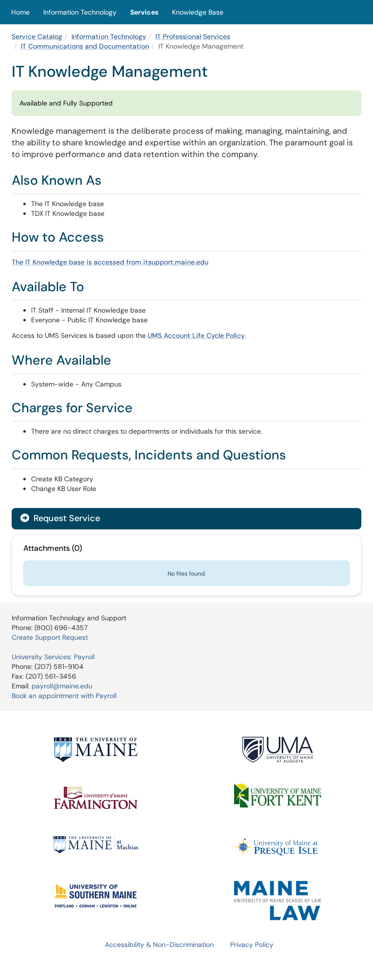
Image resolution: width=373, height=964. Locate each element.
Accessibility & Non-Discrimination (159, 944)
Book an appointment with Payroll (64, 695)
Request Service (65, 518)
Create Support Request (50, 637)
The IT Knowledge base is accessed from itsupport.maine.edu (110, 262)
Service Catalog (37, 36)
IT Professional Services (192, 36)
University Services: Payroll (53, 656)
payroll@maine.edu (62, 686)
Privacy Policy (251, 944)
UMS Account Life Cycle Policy (196, 335)
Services (144, 12)
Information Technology (80, 12)
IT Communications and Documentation (85, 46)
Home (20, 12)
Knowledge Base (197, 12)
